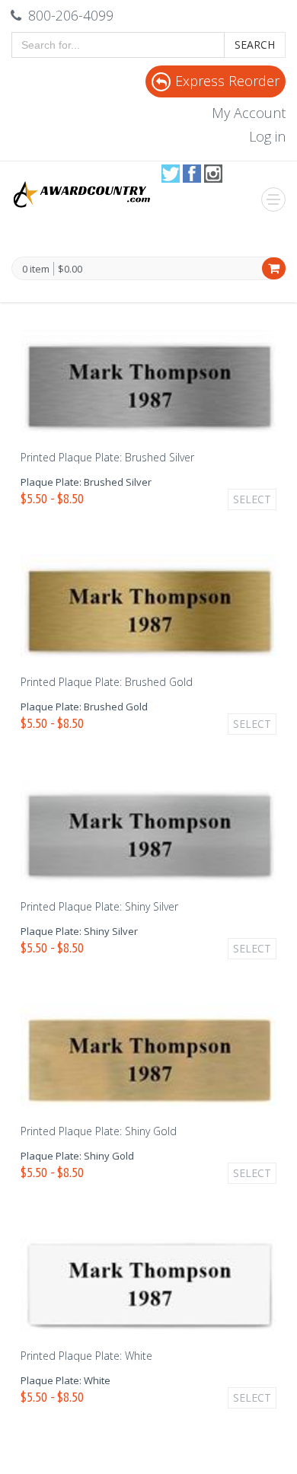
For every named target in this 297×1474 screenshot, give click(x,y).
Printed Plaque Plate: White (86, 1355)
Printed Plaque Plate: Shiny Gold (99, 1131)
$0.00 (70, 269)
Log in (267, 136)
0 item (36, 269)
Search (255, 44)
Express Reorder (227, 81)
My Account (249, 113)
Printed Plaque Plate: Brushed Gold (107, 682)
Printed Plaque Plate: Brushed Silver (107, 457)
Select (252, 499)
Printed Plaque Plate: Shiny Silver (99, 906)
